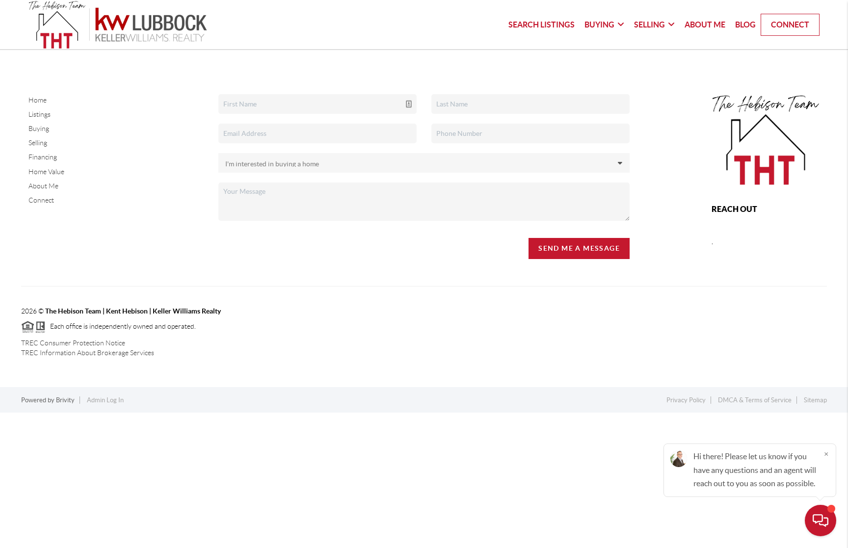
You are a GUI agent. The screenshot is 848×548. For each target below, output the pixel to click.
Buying (599, 24)
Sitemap (815, 400)
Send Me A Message (579, 248)
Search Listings (541, 24)
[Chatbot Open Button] (820, 520)
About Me (705, 24)
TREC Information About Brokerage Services (87, 353)
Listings (39, 114)
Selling (649, 24)
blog (745, 24)
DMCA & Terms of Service (755, 400)
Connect (790, 24)
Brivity (65, 400)
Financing (42, 157)
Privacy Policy (686, 400)
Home (37, 100)
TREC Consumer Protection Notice (73, 343)
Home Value (46, 172)
